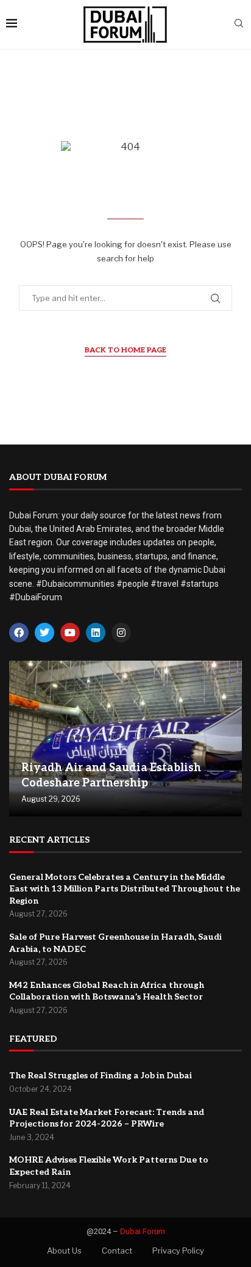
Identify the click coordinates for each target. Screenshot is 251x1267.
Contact (117, 1250)
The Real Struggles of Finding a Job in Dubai (100, 1075)
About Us (64, 1250)
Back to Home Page (125, 350)
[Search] (239, 24)
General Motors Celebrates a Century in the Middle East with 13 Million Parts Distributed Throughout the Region (124, 889)
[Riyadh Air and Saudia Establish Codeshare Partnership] (125, 738)
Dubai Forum (142, 1231)
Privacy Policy (178, 1250)
